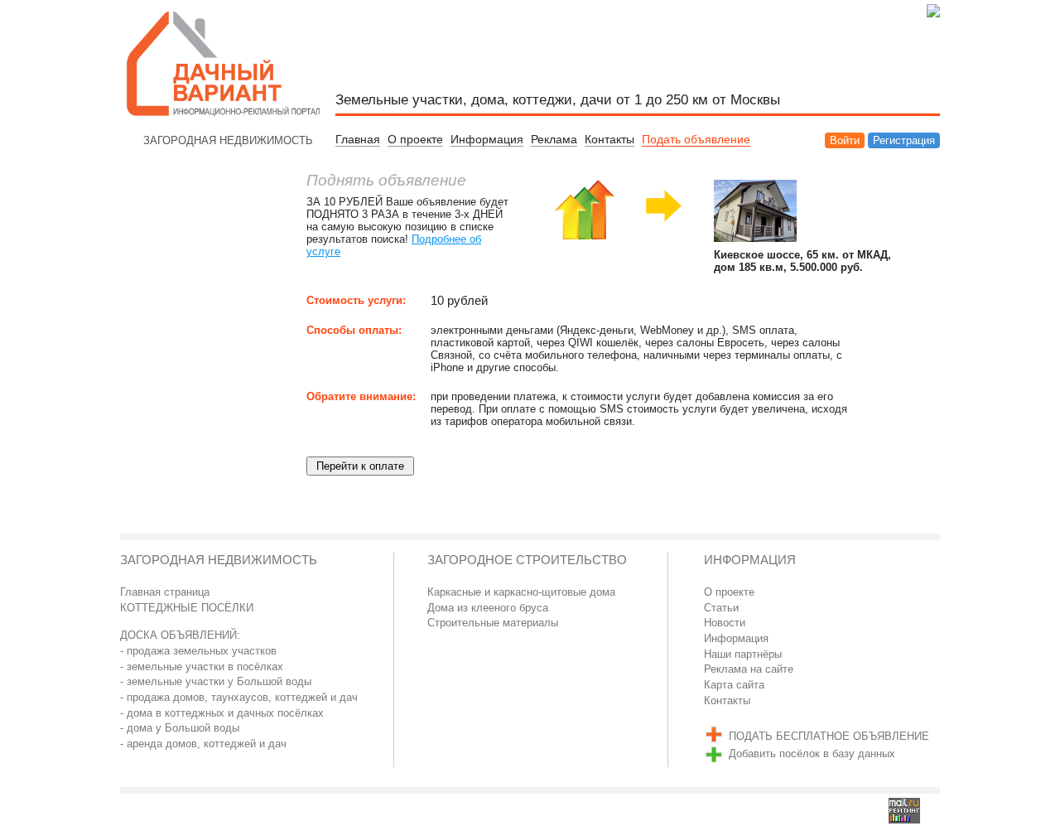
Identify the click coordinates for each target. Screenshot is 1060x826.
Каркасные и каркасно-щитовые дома (521, 592)
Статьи (721, 607)
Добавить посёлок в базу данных (812, 753)
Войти (845, 140)
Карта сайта (734, 685)
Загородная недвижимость (218, 560)
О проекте (415, 139)
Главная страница (165, 592)
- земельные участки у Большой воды (215, 681)
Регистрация (904, 140)
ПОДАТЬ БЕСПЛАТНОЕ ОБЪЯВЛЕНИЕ (829, 736)
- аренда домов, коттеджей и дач (203, 743)
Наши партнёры (743, 654)
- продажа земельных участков (198, 651)
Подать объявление (696, 139)
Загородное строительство (527, 560)
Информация (486, 139)
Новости (724, 622)
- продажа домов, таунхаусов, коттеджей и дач (239, 697)
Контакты (609, 139)
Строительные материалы (492, 622)
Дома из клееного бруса (487, 607)
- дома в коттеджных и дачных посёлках (222, 713)
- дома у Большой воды (179, 728)
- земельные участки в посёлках (201, 666)
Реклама (554, 139)
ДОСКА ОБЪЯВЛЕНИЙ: (180, 635)
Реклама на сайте (748, 669)
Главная (357, 139)
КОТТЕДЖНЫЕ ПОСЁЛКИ (186, 607)
